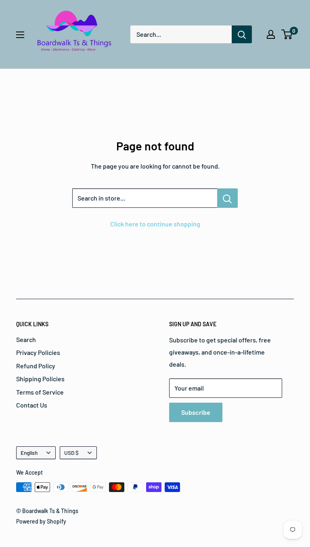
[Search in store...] (227, 198)
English (29, 452)
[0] (287, 34)
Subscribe (195, 412)
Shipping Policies (40, 378)
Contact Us (31, 405)
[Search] (242, 34)
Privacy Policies (38, 352)
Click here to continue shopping (155, 224)
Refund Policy (35, 366)
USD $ (71, 452)
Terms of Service (40, 392)
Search (26, 339)
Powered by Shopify (41, 521)
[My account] (271, 34)
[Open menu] (20, 35)
